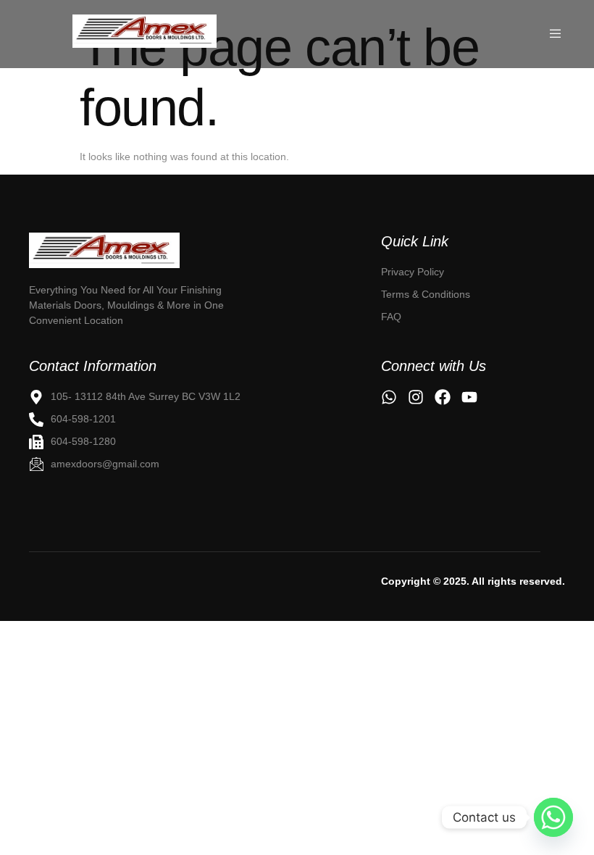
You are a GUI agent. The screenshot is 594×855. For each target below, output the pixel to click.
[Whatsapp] (553, 817)
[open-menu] (556, 34)
